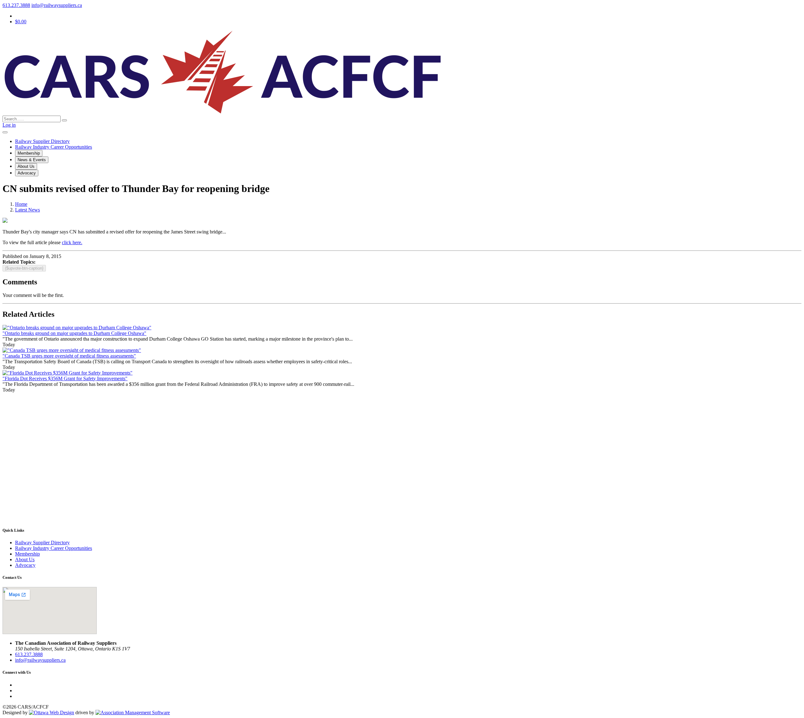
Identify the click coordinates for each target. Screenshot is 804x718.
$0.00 (20, 21)
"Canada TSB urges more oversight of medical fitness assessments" (69, 356)
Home (21, 204)
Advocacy (27, 173)
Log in (9, 125)
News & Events (32, 159)
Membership (29, 153)
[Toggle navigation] (5, 132)
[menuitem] (27, 553)
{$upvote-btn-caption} (24, 268)
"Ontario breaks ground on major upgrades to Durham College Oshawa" (74, 333)
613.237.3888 (16, 5)
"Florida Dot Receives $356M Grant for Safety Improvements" (65, 378)
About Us (26, 166)
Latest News (27, 209)
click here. (72, 242)
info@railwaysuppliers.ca (56, 5)
